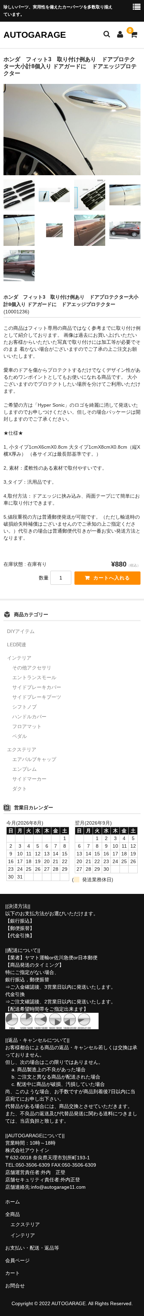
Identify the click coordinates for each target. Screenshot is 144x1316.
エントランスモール (34, 677)
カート (12, 1273)
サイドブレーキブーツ (36, 697)
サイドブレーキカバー (36, 687)
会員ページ (17, 1260)
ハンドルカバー (29, 716)
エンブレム (24, 769)
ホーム (12, 1201)
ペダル (19, 736)
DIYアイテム (21, 631)
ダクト (19, 788)
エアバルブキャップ (34, 759)
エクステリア (21, 749)
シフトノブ (24, 707)
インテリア (19, 658)
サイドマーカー (29, 779)
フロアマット (27, 726)
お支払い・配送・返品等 (32, 1248)
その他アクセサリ (31, 667)
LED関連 (16, 644)
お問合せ (15, 1285)
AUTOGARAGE (34, 35)
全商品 (12, 1214)
